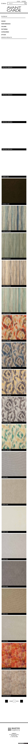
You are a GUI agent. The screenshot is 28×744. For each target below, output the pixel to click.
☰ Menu (3, 3)
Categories (5, 32)
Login (22, 1)
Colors (3, 26)
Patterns (4, 29)
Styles (3, 35)
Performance (5, 24)
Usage (3, 21)
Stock (18, 1)
